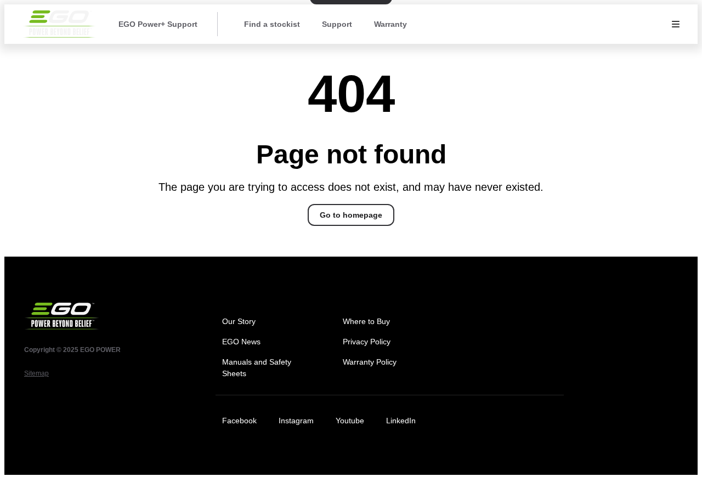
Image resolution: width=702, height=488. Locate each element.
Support (337, 24)
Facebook (239, 420)
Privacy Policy (366, 341)
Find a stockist (272, 24)
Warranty (390, 24)
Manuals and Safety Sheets (256, 368)
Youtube (350, 420)
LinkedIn (401, 420)
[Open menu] (676, 24)
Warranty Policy (370, 362)
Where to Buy (366, 321)
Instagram (296, 420)
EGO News (241, 341)
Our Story (239, 321)
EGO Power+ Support (157, 24)
